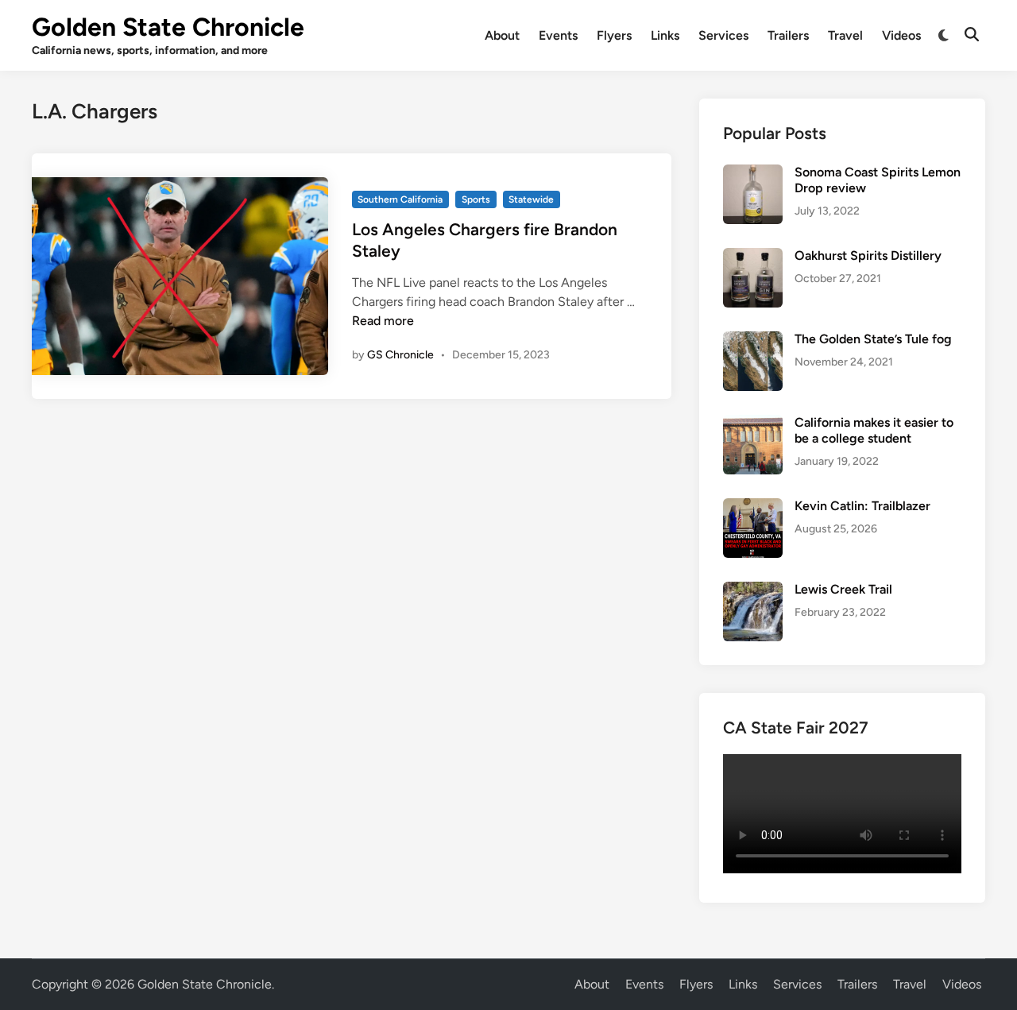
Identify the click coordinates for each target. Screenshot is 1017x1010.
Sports (476, 199)
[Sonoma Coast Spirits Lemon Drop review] (753, 173)
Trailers (788, 35)
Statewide (531, 199)
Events (558, 35)
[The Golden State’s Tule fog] (753, 340)
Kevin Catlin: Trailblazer (862, 505)
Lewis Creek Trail (843, 589)
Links (665, 35)
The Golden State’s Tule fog (873, 338)
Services (723, 35)
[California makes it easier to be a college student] (753, 423)
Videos (901, 35)
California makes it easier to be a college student (874, 430)
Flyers (614, 35)
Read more (383, 320)
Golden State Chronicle (168, 27)
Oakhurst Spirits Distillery (868, 255)
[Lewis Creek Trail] (753, 590)
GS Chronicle (400, 355)
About (502, 35)
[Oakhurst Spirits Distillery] (753, 257)
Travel (845, 35)
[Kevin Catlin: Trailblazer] (753, 507)
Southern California (400, 199)
